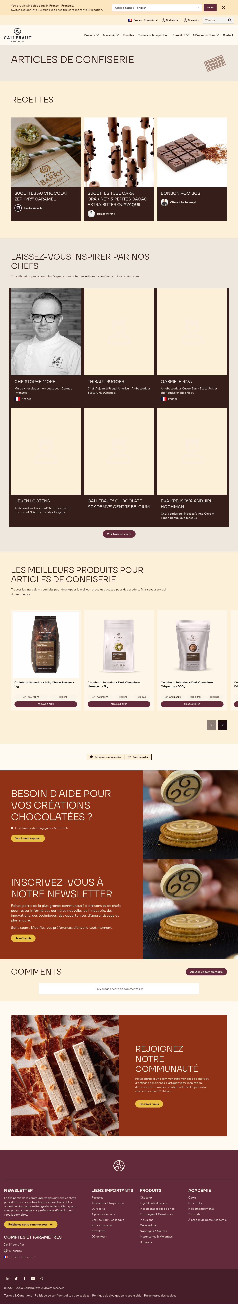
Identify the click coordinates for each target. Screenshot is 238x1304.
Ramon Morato (106, 213)
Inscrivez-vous (149, 1104)
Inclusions (146, 1220)
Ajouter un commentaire (206, 972)
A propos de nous (103, 1214)
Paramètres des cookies (160, 1295)
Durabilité (98, 1208)
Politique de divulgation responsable (116, 1295)
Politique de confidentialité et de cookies (62, 1295)
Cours (192, 1197)
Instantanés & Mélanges (156, 1236)
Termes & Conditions (18, 1295)
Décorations (148, 1225)
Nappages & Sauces (153, 1231)
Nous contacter (102, 1225)
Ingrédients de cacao (154, 1203)
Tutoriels (194, 1214)
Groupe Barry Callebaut (107, 1220)
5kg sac (141, 697)
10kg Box (215, 697)
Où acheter (99, 1236)
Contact (228, 35)
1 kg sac (63, 697)
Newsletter (99, 1231)
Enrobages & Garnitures (156, 1214)
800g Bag (195, 697)
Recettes (128, 35)
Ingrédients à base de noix (157, 1208)
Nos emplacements (201, 1208)
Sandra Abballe (33, 208)
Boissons (146, 1242)
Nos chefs (195, 1203)
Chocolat (146, 1197)
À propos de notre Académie (207, 1220)
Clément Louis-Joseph (183, 202)
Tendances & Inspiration (153, 35)
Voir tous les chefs (119, 534)
